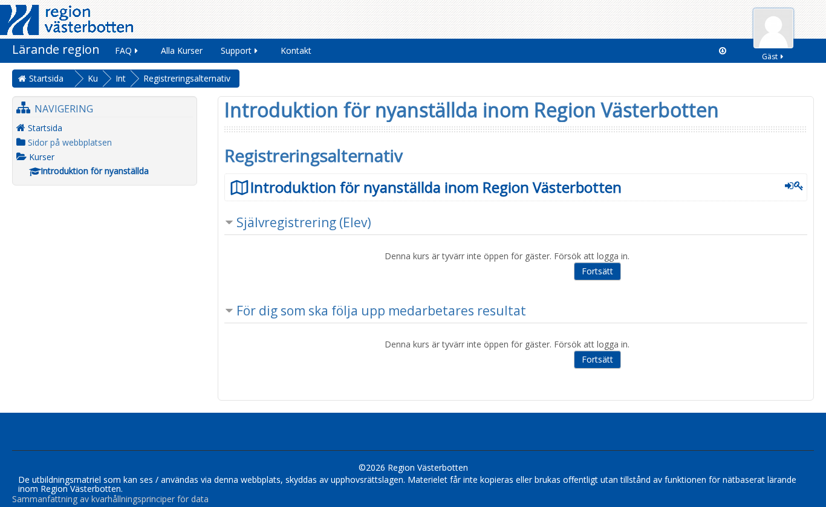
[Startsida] (66, 19)
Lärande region (56, 49)
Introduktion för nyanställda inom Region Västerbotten (436, 187)
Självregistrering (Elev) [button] (303, 222)
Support (236, 50)
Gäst (770, 56)
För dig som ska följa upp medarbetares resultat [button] (381, 310)
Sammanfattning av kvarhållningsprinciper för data (110, 499)
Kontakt (296, 50)
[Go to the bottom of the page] (722, 51)
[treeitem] (104, 127)
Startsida (45, 128)
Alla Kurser (182, 50)
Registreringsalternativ (186, 78)
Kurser (41, 157)
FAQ (123, 50)
